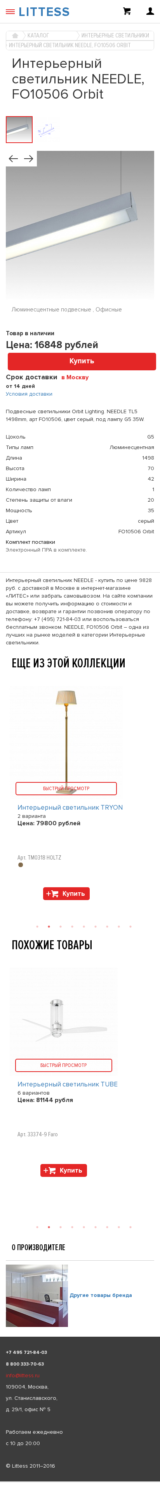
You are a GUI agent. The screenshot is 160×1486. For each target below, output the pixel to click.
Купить (82, 361)
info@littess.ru (23, 1375)
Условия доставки (29, 394)
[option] (80, 1074)
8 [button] (119, 1227)
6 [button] (95, 1227)
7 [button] (107, 1227)
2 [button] (49, 1227)
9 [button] (130, 1227)
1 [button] (37, 1227)
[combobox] (77, 377)
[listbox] (80, 1481)
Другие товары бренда (101, 1295)
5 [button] (84, 1227)
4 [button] (72, 1227)
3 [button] (60, 1227)
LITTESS (44, 12)
